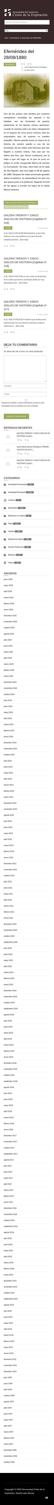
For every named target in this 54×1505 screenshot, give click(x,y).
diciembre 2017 (10, 1136)
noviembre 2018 (10, 1069)
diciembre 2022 (10, 803)
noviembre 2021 (10, 870)
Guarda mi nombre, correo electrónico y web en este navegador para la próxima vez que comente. (23, 404)
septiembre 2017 (11, 1154)
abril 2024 (8, 718)
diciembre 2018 (10, 1063)
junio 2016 (8, 1245)
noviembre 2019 (10, 997)
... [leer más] (23, 240)
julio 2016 (8, 1238)
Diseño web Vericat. (25, 1493)
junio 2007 (8, 1414)
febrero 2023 (9, 791)
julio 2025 (8, 640)
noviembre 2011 (10, 1365)
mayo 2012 (8, 1347)
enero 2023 (8, 797)
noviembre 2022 (10, 809)
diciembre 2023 (10, 743)
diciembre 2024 (10, 682)
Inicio (6, 38)
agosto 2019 (9, 1015)
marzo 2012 (9, 1353)
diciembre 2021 (10, 864)
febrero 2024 (9, 731)
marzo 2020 (9, 972)
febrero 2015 (9, 1341)
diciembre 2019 (10, 991)
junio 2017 (8, 1172)
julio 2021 (8, 882)
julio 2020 (8, 948)
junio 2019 (8, 1027)
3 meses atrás (43, 271)
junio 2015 (8, 1317)
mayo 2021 (8, 894)
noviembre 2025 (10, 622)
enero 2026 (8, 610)
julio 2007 (8, 1408)
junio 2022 (8, 827)
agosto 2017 (9, 1160)
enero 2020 (8, 985)
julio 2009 (8, 1378)
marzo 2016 (9, 1263)
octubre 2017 (9, 1148)
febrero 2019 (9, 1051)
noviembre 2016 (10, 1214)
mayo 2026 (8, 585)
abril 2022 (8, 839)
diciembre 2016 (10, 1208)
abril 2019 (8, 1039)
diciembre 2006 (10, 1450)
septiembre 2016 (11, 1226)
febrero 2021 (9, 912)
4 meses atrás (43, 314)
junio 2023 (8, 767)
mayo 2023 (8, 773)
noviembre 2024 (10, 688)
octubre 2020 (9, 936)
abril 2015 (8, 1329)
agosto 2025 (9, 634)
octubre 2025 (9, 628)
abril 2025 (8, 658)
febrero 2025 (9, 670)
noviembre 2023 (10, 749)
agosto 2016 (9, 1232)
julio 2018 (8, 1093)
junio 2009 (8, 1384)
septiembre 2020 (11, 942)
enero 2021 (8, 918)
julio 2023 (8, 761)
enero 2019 (8, 1057)
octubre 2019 (9, 1003)
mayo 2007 (8, 1420)
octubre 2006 (9, 1462)
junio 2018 (8, 1099)
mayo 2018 (8, 1105)
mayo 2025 (8, 652)
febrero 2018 (9, 1124)
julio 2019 (8, 1021)
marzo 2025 (9, 664)
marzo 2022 (9, 845)
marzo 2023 (9, 785)
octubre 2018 (9, 1075)
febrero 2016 (9, 1269)
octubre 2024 (9, 694)
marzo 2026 (9, 598)
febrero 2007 (9, 1438)
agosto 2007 (9, 1402)
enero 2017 (8, 1202)
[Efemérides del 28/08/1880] (26, 90)
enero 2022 (8, 858)
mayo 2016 (8, 1251)
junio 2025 (8, 646)
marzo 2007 (9, 1432)
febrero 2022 (9, 851)
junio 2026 (8, 579)
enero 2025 (8, 676)
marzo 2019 (9, 1045)
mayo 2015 (8, 1323)
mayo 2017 (8, 1178)
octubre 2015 (9, 1293)
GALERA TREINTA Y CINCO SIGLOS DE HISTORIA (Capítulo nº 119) (25, 219)
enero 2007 (8, 1444)
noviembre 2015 (10, 1287)
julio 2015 (8, 1311)
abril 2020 (8, 966)
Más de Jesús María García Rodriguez (20, 203)
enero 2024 (8, 737)
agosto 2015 (9, 1305)
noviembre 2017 (10, 1142)
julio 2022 (8, 821)
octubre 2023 (9, 755)
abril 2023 (8, 779)
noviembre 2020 (10, 930)
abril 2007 (8, 1426)
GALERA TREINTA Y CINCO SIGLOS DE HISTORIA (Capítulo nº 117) (25, 305)
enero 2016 (8, 1275)
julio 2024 (8, 700)
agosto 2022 (9, 815)
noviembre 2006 (10, 1456)
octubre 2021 (9, 876)
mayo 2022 (8, 833)
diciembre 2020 (10, 924)
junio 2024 (8, 706)
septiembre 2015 (11, 1299)
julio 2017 (8, 1166)
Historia (8, 228)
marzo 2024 (9, 724)
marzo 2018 (9, 1118)
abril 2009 (8, 1390)
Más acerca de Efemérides (16, 207)
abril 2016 (8, 1257)
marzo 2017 (9, 1190)
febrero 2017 (9, 1196)
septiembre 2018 (11, 1081)
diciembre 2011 (10, 1359)
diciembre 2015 (10, 1281)
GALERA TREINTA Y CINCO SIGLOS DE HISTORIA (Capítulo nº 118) (25, 262)
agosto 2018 (9, 1087)
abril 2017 (8, 1184)
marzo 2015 (9, 1335)
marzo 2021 (9, 906)
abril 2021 (8, 900)
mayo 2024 (8, 712)
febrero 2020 (9, 978)
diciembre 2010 (10, 1371)
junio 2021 (8, 888)
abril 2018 (8, 1111)
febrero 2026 (9, 604)
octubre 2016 (9, 1220)
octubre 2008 (9, 1396)
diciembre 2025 (10, 616)
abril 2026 (8, 591)
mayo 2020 (8, 960)
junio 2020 (8, 954)
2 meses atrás (43, 228)
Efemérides (15, 38)
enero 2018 (8, 1130)
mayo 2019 (8, 1033)
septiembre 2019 (11, 1009)
